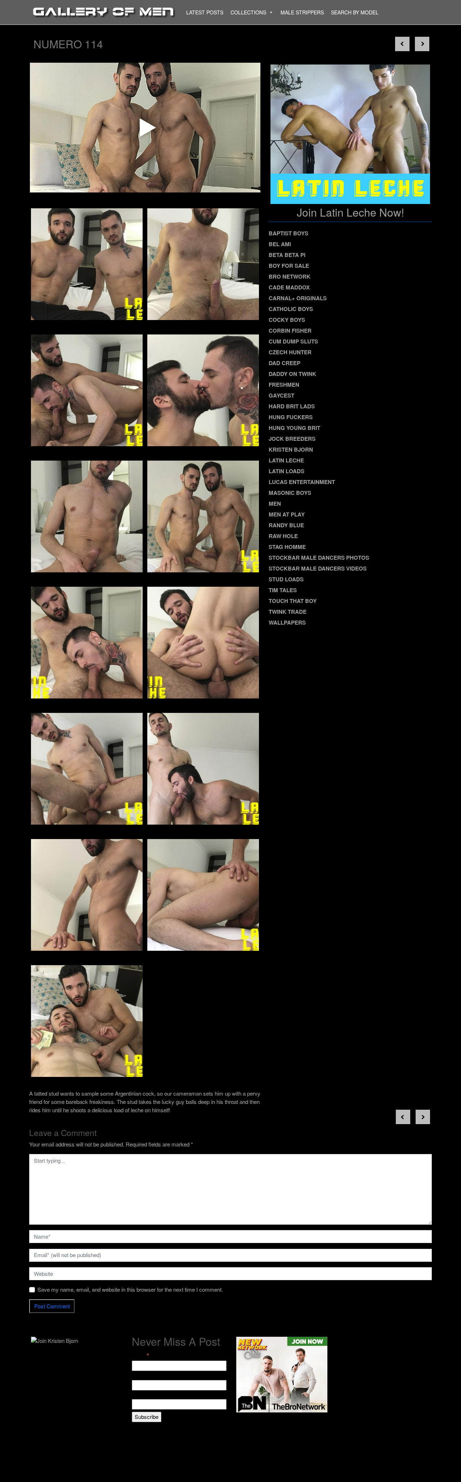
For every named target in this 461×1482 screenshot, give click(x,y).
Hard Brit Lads (292, 406)
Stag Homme (287, 547)
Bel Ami (280, 244)
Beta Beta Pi (287, 255)
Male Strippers (302, 12)
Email (140, 1356)
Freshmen (284, 385)
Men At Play (287, 514)
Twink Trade (287, 612)
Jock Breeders (292, 439)
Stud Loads (286, 579)
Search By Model (355, 12)
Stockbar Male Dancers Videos (318, 568)
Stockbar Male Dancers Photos (319, 558)
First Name (145, 1375)
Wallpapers (287, 622)
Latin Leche (286, 460)
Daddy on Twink (292, 374)
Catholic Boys (291, 309)
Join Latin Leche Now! (350, 212)
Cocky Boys (287, 320)
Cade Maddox (289, 287)
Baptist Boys (288, 233)
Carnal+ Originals (298, 298)
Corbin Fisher (290, 330)
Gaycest (281, 395)
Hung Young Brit (294, 428)
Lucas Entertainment (302, 482)
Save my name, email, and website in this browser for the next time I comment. (130, 1289)
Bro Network (289, 276)
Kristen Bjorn (291, 449)
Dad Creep (284, 363)
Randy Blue (286, 525)
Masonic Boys (290, 493)
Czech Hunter (290, 352)
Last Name (145, 1395)
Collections (248, 12)
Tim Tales (283, 590)
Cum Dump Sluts (293, 341)
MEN (275, 503)
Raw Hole (283, 536)
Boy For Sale (289, 266)
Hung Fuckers (291, 417)
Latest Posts (204, 12)
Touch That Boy (293, 601)
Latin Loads (286, 471)
